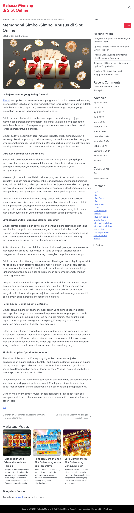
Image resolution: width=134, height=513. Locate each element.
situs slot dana (101, 216)
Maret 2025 (99, 122)
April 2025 (99, 117)
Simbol (6, 100)
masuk (19, 497)
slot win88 (99, 229)
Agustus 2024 (100, 155)
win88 (97, 213)
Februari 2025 (101, 126)
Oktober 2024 (100, 146)
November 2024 (101, 141)
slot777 (98, 207)
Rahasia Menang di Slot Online (18, 7)
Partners (100, 245)
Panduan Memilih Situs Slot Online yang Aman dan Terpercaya (48, 462)
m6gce (24, 36)
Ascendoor (86, 509)
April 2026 (99, 112)
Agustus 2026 (100, 102)
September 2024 (102, 150)
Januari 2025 (100, 131)
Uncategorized (101, 178)
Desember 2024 (101, 136)
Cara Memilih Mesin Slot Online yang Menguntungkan (76, 462)
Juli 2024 (98, 160)
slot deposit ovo (101, 232)
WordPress (107, 509)
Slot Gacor (99, 198)
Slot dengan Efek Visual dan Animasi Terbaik (15, 462)
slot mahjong (100, 210)
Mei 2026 (98, 107)
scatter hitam (100, 235)
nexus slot (99, 204)
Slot (4, 407)
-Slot (96, 201)
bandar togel (100, 220)
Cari (96, 19)
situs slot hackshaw (103, 223)
